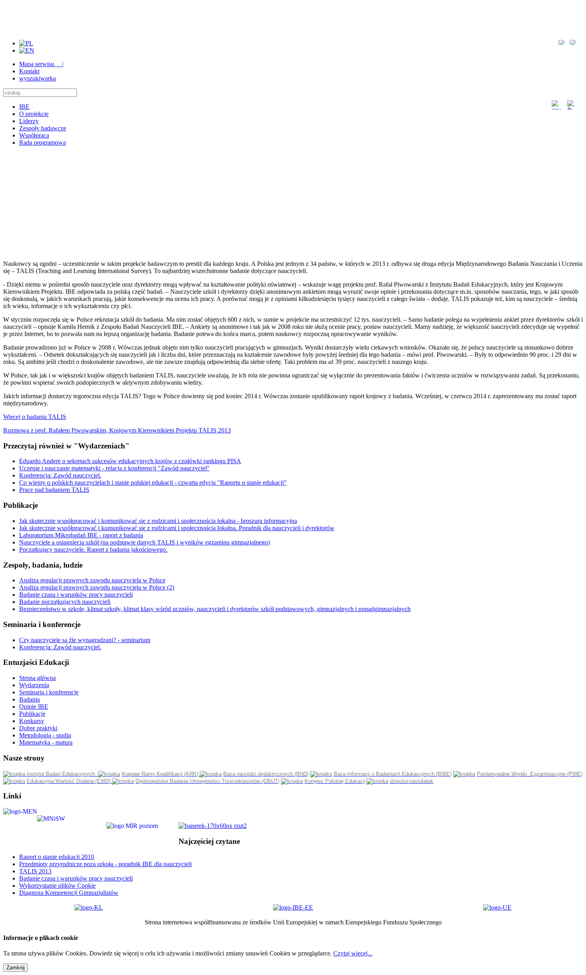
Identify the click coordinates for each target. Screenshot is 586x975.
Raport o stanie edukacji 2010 (56, 856)
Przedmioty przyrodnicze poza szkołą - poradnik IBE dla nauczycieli (105, 864)
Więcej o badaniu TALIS (34, 416)
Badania (29, 699)
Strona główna (37, 677)
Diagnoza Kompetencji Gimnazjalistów (68, 892)
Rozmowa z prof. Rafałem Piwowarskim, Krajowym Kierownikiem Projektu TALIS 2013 (117, 430)
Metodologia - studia (45, 735)
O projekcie (34, 113)
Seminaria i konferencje (49, 692)
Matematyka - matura (46, 742)
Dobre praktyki (38, 728)
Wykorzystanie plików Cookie (57, 885)
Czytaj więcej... (352, 953)
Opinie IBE (33, 706)
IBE (24, 106)
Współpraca (34, 135)
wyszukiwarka (37, 78)
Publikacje (32, 713)
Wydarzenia (34, 685)
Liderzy (29, 121)
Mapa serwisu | (41, 64)
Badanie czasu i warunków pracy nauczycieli (76, 878)
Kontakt (29, 71)
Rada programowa (42, 142)
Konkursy (31, 720)
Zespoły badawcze (42, 128)
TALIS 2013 (35, 871)
